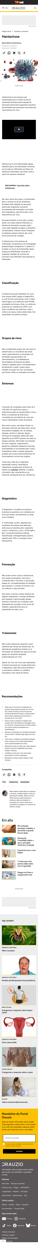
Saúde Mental (17, 1195)
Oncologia (23, 1191)
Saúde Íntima (6, 1195)
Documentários (7, 1208)
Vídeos (18, 1204)
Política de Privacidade (10, 1238)
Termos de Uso (7, 1241)
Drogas (16, 1187)
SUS (25, 1195)
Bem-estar (5, 1183)
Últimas (4, 1204)
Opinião (11, 1204)
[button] (4, 53)
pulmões (14, 470)
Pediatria (16, 1191)
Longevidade (6, 1191)
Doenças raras (7, 1187)
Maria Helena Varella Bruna (11, 43)
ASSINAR (19, 1151)
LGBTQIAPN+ (25, 1187)
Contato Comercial (8, 1232)
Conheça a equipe (8, 1235)
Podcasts (25, 1204)
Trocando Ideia (19, 1208)
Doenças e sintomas (18, 1183)
